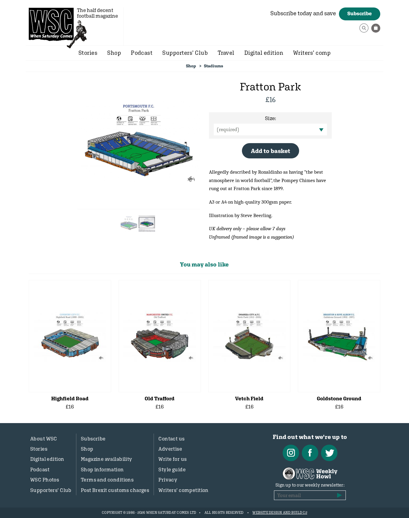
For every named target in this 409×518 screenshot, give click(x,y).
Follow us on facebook (310, 453)
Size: (270, 118)
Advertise (170, 449)
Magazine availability (106, 459)
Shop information (102, 469)
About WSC (43, 439)
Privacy (167, 480)
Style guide (172, 469)
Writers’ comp (312, 52)
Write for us (172, 459)
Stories (87, 52)
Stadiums (213, 65)
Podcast (141, 52)
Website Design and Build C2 (279, 513)
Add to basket (270, 150)
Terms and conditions (107, 480)
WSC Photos (44, 480)
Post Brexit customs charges (115, 490)
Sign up (339, 495)
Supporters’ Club (185, 52)
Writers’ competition (183, 490)
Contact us (171, 439)
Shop (114, 52)
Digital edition (263, 52)
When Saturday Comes (51, 24)
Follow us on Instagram (291, 453)
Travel (226, 52)
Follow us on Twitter (329, 453)
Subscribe (359, 13)
